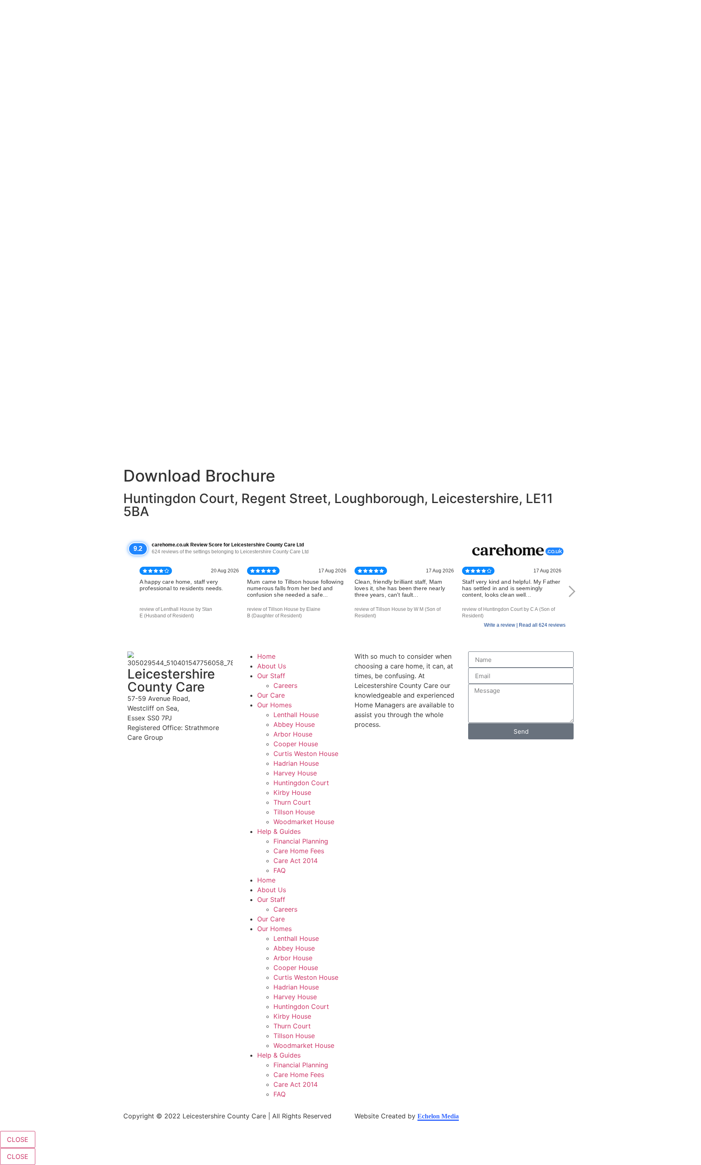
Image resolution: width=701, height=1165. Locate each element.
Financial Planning (300, 841)
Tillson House (294, 812)
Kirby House (292, 792)
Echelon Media (438, 1116)
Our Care (271, 695)
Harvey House (295, 773)
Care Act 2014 (295, 861)
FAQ (279, 870)
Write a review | (501, 625)
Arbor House (292, 734)
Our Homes (274, 705)
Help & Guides (279, 831)
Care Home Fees (298, 851)
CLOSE (17, 1139)
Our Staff (271, 676)
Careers (285, 685)
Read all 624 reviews (542, 625)
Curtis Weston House (305, 754)
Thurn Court (292, 802)
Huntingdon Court (301, 783)
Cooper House (295, 744)
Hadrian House (296, 763)
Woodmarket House (303, 822)
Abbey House (294, 724)
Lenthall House (296, 715)
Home (266, 656)
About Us (271, 666)
